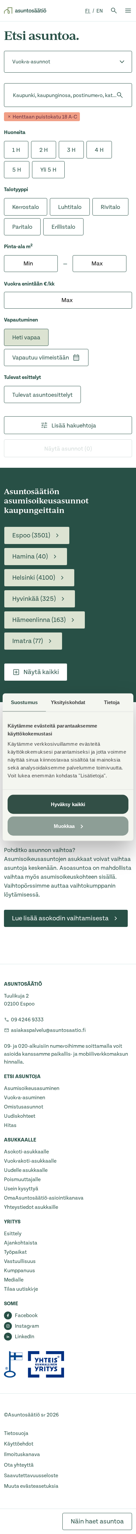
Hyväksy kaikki (68, 804)
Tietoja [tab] (112, 702)
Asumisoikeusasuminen (31, 1088)
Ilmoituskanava (22, 1454)
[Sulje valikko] (128, 11)
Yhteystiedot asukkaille (31, 1207)
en (99, 11)
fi (87, 11)
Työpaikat (15, 1252)
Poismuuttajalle (22, 1179)
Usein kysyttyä (21, 1189)
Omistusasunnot (23, 1107)
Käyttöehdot (18, 1444)
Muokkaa (64, 826)
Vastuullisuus (20, 1261)
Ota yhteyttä (19, 1465)
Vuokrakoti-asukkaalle (30, 1161)
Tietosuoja (16, 1433)
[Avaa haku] (114, 11)
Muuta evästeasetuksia (31, 1486)
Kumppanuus (19, 1271)
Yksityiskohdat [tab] (68, 702)
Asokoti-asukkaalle (26, 1152)
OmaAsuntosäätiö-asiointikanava (44, 1198)
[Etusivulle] (25, 10)
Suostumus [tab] (24, 702)
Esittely (12, 1234)
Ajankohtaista (20, 1243)
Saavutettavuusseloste (31, 1476)
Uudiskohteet (19, 1116)
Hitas (10, 1125)
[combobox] (13, 95)
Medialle (13, 1280)
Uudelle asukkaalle (26, 1170)
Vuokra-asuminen (24, 1098)
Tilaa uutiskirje (21, 1289)
